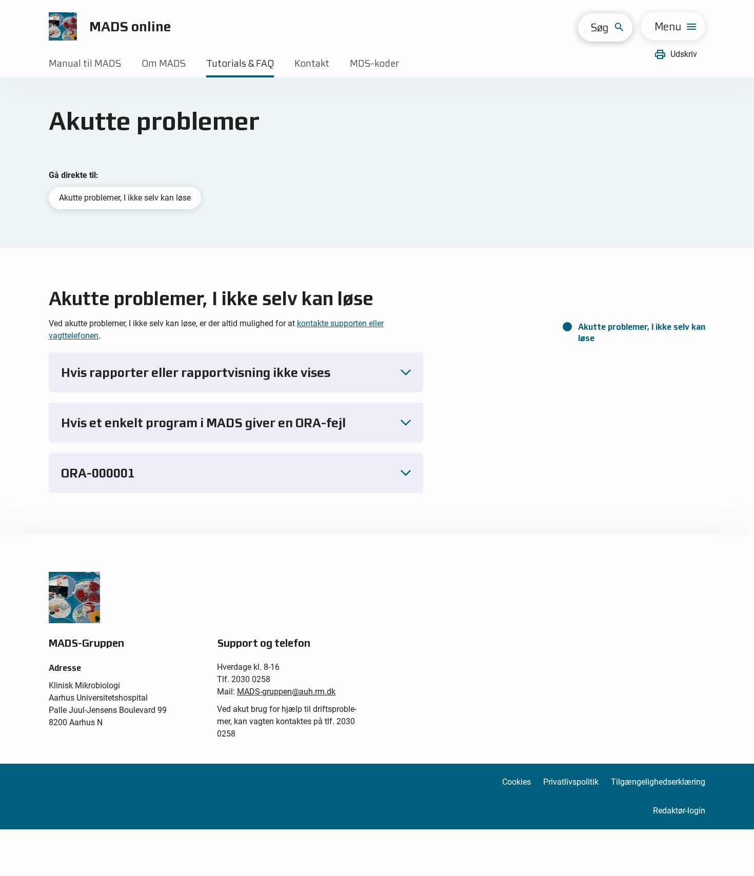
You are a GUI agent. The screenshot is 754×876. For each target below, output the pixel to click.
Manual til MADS (85, 63)
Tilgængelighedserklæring (658, 782)
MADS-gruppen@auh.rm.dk (286, 691)
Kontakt (311, 63)
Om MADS (164, 63)
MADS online (130, 26)
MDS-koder (375, 63)
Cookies (516, 782)
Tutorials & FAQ (240, 63)
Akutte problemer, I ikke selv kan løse (125, 198)
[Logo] (63, 26)
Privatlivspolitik (571, 782)
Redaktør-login (679, 810)
